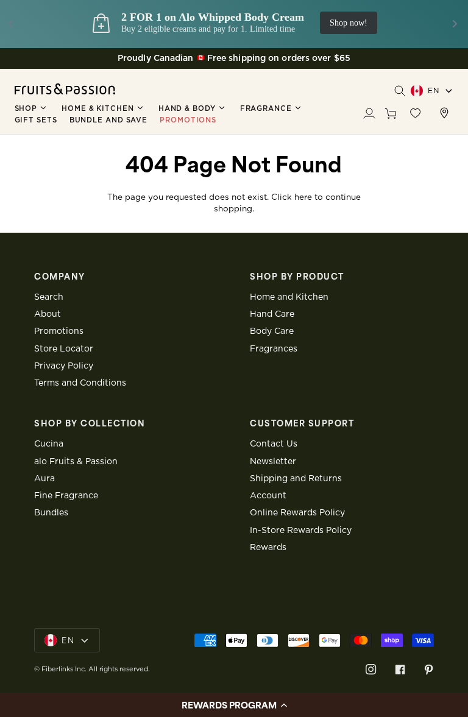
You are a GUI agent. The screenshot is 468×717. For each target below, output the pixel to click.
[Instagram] (371, 669)
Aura (44, 479)
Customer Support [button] (302, 423)
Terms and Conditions (80, 383)
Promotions (58, 331)
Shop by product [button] (297, 276)
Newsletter (273, 461)
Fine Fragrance (66, 496)
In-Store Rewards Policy (301, 530)
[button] (32, 108)
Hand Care (272, 314)
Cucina (48, 444)
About (47, 314)
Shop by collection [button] (89, 423)
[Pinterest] (429, 669)
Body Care (272, 331)
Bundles (51, 513)
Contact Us (273, 444)
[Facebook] (400, 669)
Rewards (268, 547)
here (303, 197)
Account (268, 496)
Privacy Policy (63, 366)
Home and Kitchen (289, 297)
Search (48, 297)
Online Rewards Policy (297, 513)
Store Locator (63, 349)
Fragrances (273, 349)
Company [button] (59, 276)
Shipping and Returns (296, 479)
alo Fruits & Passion (76, 461)
